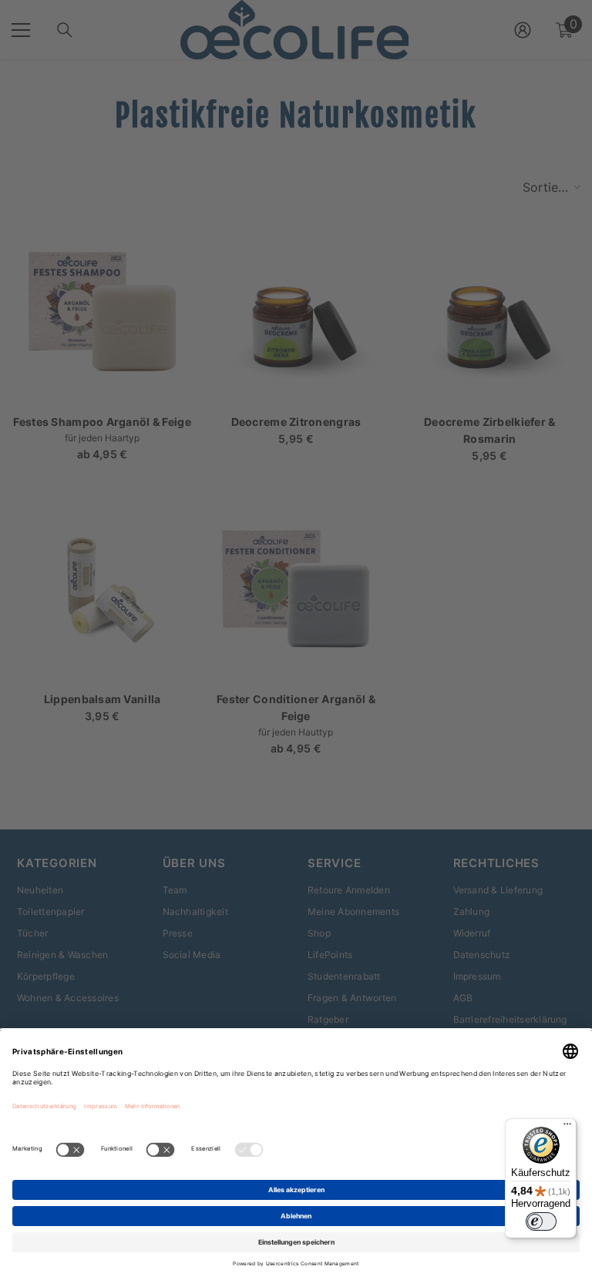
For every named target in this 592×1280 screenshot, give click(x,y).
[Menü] (567, 1127)
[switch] (541, 1221)
